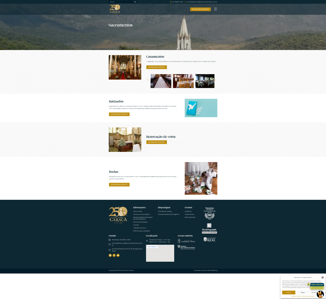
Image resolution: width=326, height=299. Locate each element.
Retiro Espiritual (190, 217)
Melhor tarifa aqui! (317, 284)
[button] (322, 277)
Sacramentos (189, 214)
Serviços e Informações (141, 214)
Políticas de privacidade (308, 296)
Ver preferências (317, 292)
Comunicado (137, 211)
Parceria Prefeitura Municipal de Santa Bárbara (142, 218)
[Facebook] (110, 255)
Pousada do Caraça (165, 211)
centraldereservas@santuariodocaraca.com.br (156, 176)
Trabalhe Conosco (139, 228)
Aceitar (289, 292)
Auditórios (188, 211)
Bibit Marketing (212, 270)
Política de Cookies (296, 296)
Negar (303, 292)
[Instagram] (114, 255)
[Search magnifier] (135, 1)
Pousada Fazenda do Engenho (168, 214)
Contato (136, 225)
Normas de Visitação (140, 222)
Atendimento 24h (317, 287)
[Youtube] (118, 255)
